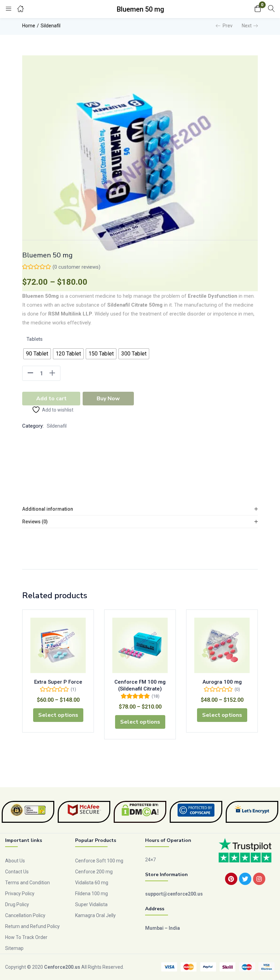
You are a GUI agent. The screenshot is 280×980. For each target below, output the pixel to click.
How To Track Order (26, 937)
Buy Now (108, 398)
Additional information (47, 509)
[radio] (37, 354)
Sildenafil (50, 25)
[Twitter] (245, 879)
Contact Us (17, 871)
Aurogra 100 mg (222, 682)
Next (247, 25)
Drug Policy (17, 904)
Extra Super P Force (58, 682)
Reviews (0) (35, 521)
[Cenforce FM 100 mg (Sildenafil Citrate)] (140, 645)
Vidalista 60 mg (91, 882)
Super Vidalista (91, 904)
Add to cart (51, 398)
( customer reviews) (76, 267)
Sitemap (14, 948)
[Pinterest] (231, 879)
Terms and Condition (27, 882)
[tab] (140, 509)
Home (28, 25)
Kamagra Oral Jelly (95, 915)
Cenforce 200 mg (94, 871)
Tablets (35, 339)
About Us (15, 860)
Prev (228, 25)
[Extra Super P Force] (58, 645)
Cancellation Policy (25, 915)
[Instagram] (259, 879)
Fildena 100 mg (91, 893)
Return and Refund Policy (32, 926)
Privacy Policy (19, 893)
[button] (258, 9)
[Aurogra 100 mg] (222, 645)
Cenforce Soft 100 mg (99, 860)
